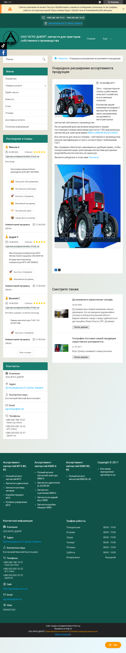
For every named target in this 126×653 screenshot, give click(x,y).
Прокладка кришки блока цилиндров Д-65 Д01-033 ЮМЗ (25, 170)
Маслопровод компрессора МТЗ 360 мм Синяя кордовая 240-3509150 (26, 254)
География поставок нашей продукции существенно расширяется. (94, 340)
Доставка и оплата (15, 120)
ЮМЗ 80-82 (100, 132)
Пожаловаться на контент (56, 631)
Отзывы (9, 113)
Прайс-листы (11, 92)
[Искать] (44, 59)
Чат (115, 645)
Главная (91, 38)
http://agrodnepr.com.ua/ (15, 589)
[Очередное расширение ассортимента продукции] (74, 100)
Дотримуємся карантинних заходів (92, 299)
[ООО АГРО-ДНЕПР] (10, 38)
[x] (59, 270)
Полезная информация (17, 126)
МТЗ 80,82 (112, 132)
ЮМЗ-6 (91, 132)
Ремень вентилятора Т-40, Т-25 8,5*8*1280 (25, 321)
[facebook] (56, 270)
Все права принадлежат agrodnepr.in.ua (107, 472)
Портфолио (11, 78)
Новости (63, 58)
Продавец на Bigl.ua (63, 629)
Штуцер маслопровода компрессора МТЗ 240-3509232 (23, 260)
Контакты (94, 157)
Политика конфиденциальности (84, 631)
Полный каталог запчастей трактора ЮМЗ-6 (47, 475)
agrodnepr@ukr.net (14, 409)
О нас (8, 106)
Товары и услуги (13, 85)
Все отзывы (25, 352)
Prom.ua (76, 626)
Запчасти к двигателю (17, 483)
